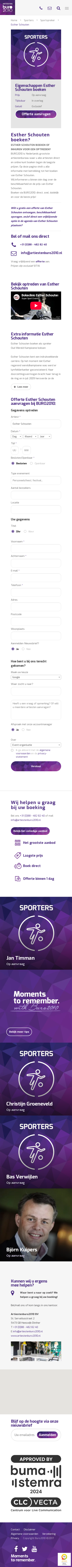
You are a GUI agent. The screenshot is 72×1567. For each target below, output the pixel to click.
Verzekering (49, 1534)
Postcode (16, 614)
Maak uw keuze (19, 672)
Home (14, 20)
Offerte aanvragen (36, 114)
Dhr (18, 531)
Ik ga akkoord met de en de (33, 753)
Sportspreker (47, 20)
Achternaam (18, 556)
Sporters (29, 20)
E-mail (15, 570)
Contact (15, 1529)
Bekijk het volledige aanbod (30, 831)
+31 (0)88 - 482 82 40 (33, 244)
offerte (40, 261)
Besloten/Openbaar (22, 457)
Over (13, 739)
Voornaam (17, 541)
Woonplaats (18, 629)
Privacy (15, 1538)
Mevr (31, 531)
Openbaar (40, 463)
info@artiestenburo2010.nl (41, 253)
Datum (15, 431)
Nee (28, 649)
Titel (13, 526)
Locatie (15, 502)
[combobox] (16, 436)
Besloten (21, 463)
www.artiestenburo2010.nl (26, 1335)
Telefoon (17, 585)
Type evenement (20, 473)
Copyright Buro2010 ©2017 (38, 1538)
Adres (14, 599)
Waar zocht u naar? (22, 684)
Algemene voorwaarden (24, 1534)
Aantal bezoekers (21, 488)
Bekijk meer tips (19, 1031)
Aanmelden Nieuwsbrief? (25, 643)
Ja (17, 649)
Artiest (16, 417)
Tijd (14, 443)
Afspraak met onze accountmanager (31, 724)
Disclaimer (29, 1529)
